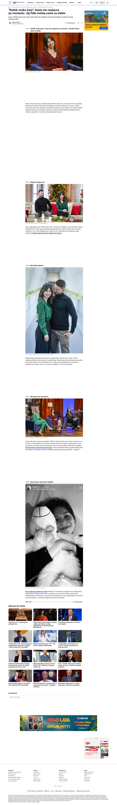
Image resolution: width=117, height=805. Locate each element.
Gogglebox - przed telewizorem (14, 772)
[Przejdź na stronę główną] (10, 4)
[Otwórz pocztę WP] (91, 2)
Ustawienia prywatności (83, 791)
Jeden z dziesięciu (63, 772)
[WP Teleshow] (20, 2)
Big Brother (61, 777)
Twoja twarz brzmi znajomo (14, 779)
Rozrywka (30, 2)
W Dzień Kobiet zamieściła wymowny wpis (38, 447)
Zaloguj (102, 2)
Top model (61, 775)
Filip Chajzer (86, 779)
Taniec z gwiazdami (12, 780)
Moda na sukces (37, 779)
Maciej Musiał (87, 780)
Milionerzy (61, 773)
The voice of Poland (63, 780)
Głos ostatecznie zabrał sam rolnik (36, 591)
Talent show (40, 2)
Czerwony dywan (62, 2)
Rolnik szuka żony (12, 773)
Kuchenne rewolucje (63, 779)
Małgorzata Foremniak (89, 772)
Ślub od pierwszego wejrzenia (14, 777)
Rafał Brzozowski (87, 773)
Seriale (71, 2)
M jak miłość (36, 775)
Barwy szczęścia (37, 773)
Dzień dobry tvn (11, 775)
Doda (85, 775)
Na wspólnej (36, 772)
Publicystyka (50, 2)
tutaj (38, 801)
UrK (17, 22)
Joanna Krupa (87, 777)
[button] (96, 3)
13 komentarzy (70, 23)
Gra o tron (36, 777)
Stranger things (37, 780)
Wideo (79, 2)
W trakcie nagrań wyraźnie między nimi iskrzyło (46, 233)
